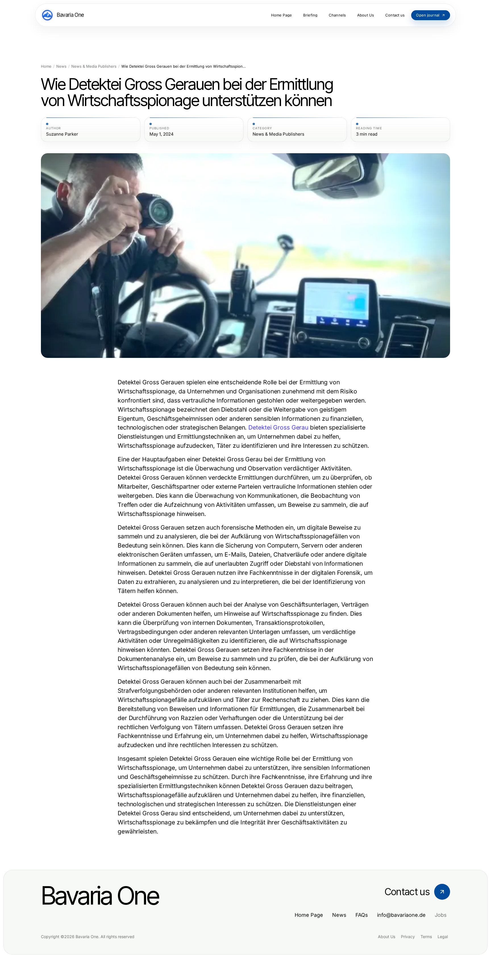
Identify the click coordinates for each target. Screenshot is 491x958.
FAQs (361, 915)
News (61, 66)
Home (46, 66)
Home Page (309, 915)
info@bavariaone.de (401, 915)
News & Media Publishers (93, 66)
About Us (386, 936)
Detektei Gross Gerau (278, 427)
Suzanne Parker (62, 134)
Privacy (408, 936)
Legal (443, 936)
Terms (426, 936)
